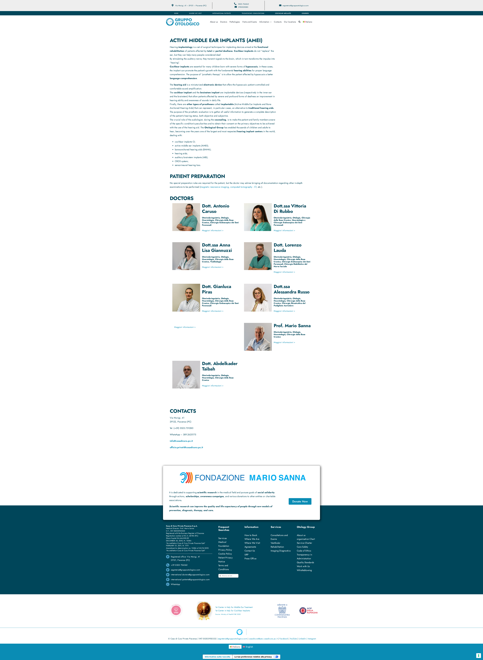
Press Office (250, 558)
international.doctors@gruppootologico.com (190, 574)
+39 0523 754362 (179, 565)
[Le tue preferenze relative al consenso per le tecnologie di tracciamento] (478, 655)
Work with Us (303, 566)
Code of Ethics (304, 550)
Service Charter (304, 543)
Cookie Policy (225, 553)
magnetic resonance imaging (214, 187)
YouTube (293, 638)
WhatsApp (175, 584)
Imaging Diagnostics (281, 550)
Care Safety (302, 546)
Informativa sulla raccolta (217, 656)
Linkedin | (303, 638)
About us (301, 535)
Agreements (250, 546)
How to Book (251, 535)
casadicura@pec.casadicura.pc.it (263, 638)
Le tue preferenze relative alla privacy (253, 656)
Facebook (283, 638)
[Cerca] (299, 22)
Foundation (223, 546)
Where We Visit (252, 543)
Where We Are (252, 539)
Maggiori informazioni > (212, 230)
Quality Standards (305, 562)
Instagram (312, 638)
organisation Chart (306, 539)
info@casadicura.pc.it (181, 441)
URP (247, 554)
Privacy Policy (225, 549)
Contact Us (250, 550)
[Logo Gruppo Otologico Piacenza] (182, 19)
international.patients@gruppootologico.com (190, 579)
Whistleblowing (304, 570)
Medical (222, 542)
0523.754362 (243, 4)
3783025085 (243, 7)
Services (222, 538)
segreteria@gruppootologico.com (295, 5)
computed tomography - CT (243, 187)
